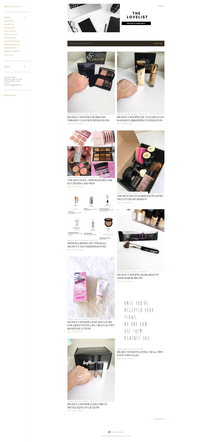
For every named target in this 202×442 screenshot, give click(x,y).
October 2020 (10, 48)
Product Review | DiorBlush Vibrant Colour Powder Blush (88, 118)
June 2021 (8, 21)
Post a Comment (77, 123)
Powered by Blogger (117, 432)
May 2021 (8, 24)
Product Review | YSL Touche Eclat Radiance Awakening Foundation (140, 118)
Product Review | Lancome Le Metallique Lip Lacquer (87, 405)
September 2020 (11, 51)
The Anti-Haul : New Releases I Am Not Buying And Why (89, 181)
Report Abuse (10, 95)
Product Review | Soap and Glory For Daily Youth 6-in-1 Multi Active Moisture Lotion (90, 325)
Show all (158, 43)
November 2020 (11, 45)
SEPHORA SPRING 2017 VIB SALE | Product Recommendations (86, 245)
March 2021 (9, 31)
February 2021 (10, 34)
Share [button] (69, 123)
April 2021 (9, 28)
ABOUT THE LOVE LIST (13, 7)
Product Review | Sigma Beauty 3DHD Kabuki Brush (137, 276)
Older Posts (158, 419)
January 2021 (10, 38)
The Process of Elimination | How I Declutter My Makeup (140, 197)
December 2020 (11, 41)
